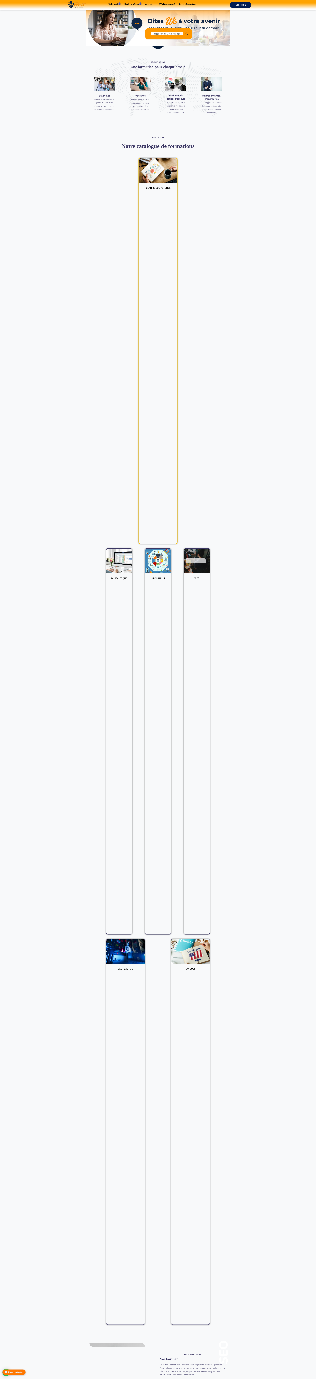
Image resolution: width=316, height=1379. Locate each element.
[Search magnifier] (186, 33)
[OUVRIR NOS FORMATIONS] (140, 3)
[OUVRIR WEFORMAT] (119, 3)
